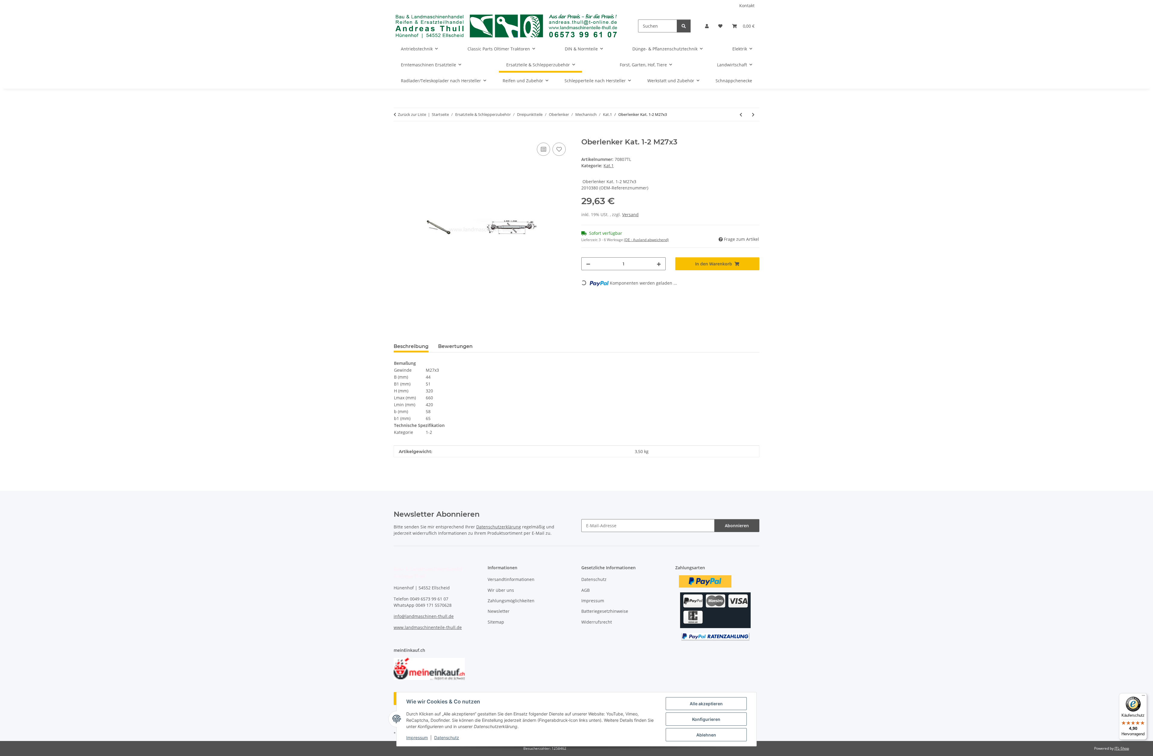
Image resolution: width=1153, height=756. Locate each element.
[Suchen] (684, 26)
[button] (706, 26)
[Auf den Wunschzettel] (559, 149)
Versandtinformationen (511, 579)
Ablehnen (706, 734)
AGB (585, 590)
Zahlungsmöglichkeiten (511, 600)
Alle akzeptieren (706, 703)
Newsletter (499, 611)
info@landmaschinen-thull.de (424, 616)
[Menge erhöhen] (658, 264)
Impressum (417, 737)
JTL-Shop (1122, 748)
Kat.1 (609, 165)
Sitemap (496, 622)
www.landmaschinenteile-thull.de (428, 627)
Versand (630, 214)
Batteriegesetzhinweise (604, 611)
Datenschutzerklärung (498, 527)
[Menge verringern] (588, 264)
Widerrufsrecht (596, 622)
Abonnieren (737, 525)
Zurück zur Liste (412, 114)
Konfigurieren (706, 719)
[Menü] (1143, 696)
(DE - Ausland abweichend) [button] (646, 239)
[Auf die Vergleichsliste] (543, 149)
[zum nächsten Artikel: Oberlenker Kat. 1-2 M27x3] (753, 114)
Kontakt (747, 5)
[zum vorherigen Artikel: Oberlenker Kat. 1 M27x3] (741, 114)
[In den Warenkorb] (398, 134)
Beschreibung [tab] (411, 346)
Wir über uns (501, 590)
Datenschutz (446, 737)
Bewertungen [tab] (455, 346)
